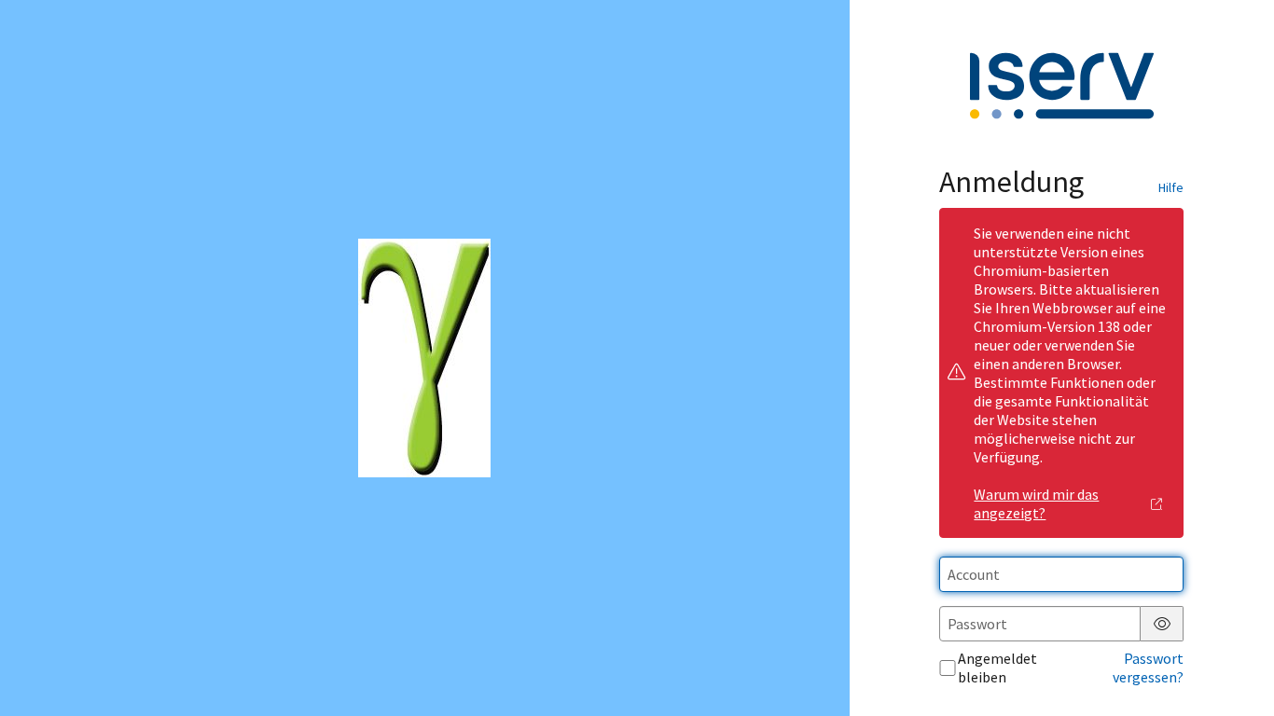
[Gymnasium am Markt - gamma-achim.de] (424, 358)
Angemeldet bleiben (997, 667)
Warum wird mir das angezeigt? (1036, 503)
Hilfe (1171, 187)
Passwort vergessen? (1148, 667)
